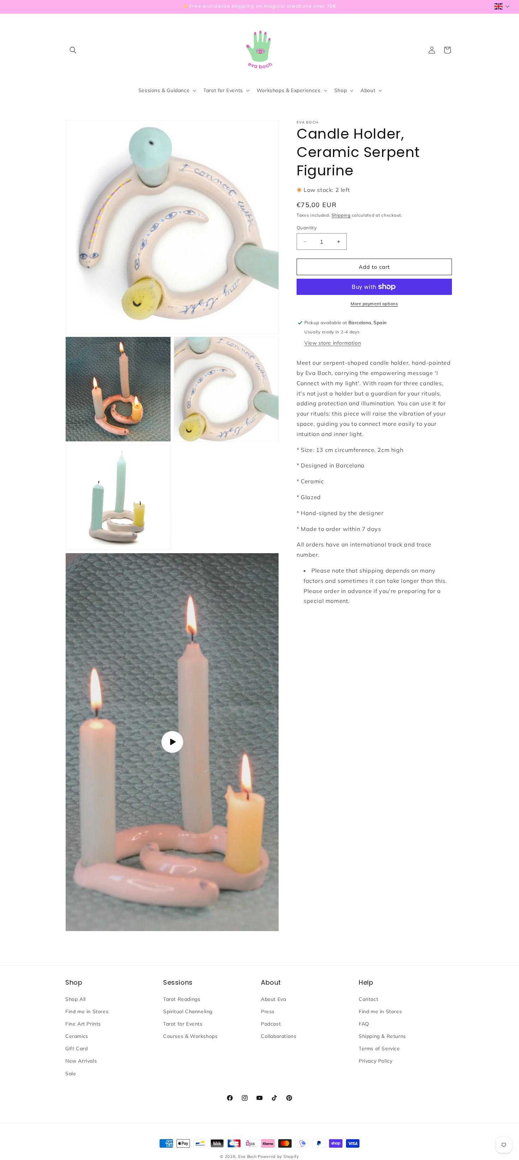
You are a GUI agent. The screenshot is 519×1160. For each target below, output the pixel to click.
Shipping (341, 215)
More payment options (374, 303)
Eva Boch (247, 1156)
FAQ (364, 1024)
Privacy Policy (375, 1061)
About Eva (273, 999)
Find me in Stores (86, 1011)
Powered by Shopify (278, 1156)
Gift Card (76, 1048)
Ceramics (76, 1036)
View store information (332, 343)
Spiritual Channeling (188, 1011)
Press (268, 1011)
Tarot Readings (181, 999)
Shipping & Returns (382, 1036)
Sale (70, 1073)
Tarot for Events (183, 1024)
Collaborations (278, 1036)
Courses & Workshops (190, 1036)
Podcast (271, 1024)
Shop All (75, 999)
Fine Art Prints (83, 1024)
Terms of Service (379, 1048)
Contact (368, 999)
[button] (73, 50)
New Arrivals (81, 1061)
